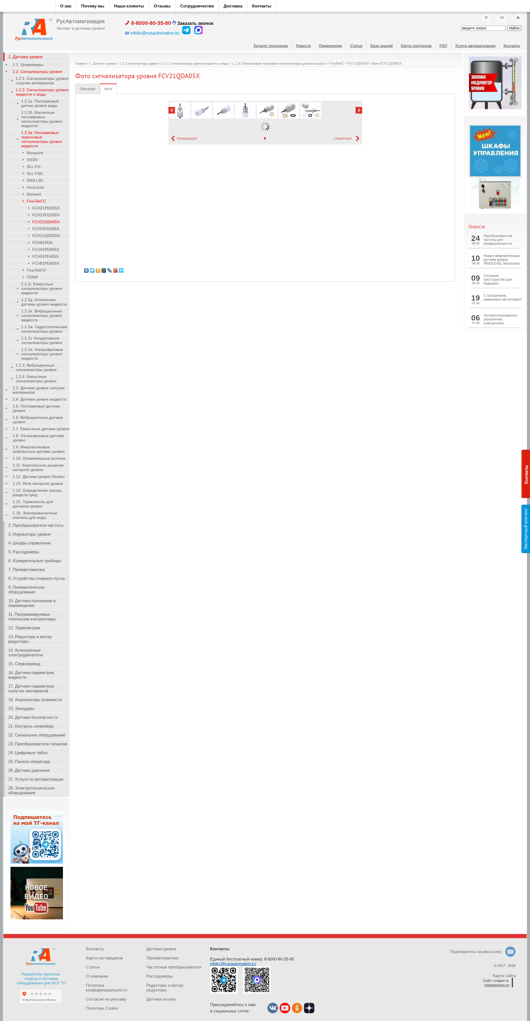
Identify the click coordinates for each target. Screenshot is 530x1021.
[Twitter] (92, 270)
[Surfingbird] (121, 270)
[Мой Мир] (104, 270)
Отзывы (162, 6)
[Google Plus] (115, 270)
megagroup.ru (496, 985)
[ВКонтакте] (86, 270)
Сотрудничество (197, 6)
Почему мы (92, 6)
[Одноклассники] (98, 270)
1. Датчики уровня (103, 64)
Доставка (233, 6)
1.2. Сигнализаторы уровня (139, 64)
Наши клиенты (129, 6)
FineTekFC (337, 64)
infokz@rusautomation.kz (233, 963)
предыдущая (187, 138)
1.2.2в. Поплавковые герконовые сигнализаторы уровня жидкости (279, 64)
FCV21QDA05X (358, 64)
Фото (108, 89)
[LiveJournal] (110, 270)
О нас (65, 6)
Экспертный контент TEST (526, 529)
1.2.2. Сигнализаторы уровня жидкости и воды (194, 64)
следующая (342, 138)
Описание (88, 89)
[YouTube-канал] (36, 918)
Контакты (261, 6)
